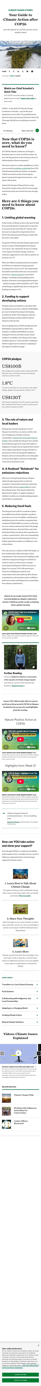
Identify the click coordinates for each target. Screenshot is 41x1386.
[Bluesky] (27, 71)
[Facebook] (9, 71)
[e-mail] (32, 71)
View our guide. (25, 896)
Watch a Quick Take (27, 131)
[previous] (2, 1053)
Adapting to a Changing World (14, 1008)
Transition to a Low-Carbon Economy (17, 984)
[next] (39, 1053)
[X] (13, 71)
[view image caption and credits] (38, 65)
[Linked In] (18, 71)
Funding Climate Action (12, 1015)
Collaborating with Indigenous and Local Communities (16, 999)
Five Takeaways (8, 131)
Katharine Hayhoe (13, 822)
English (12, 76)
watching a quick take (22, 168)
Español (18, 76)
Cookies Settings (20, 1374)
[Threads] (22, 71)
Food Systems (8, 991)
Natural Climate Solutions (13, 1022)
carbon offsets (24, 487)
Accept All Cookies (20, 1380)
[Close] (38, 1345)
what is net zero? (17, 274)
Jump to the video (28, 98)
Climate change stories (20, 10)
